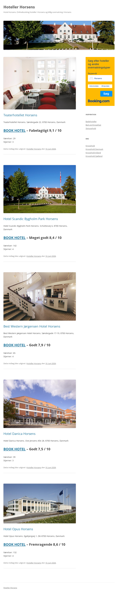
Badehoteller (91, 121)
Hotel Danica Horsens (19, 433)
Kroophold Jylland (93, 152)
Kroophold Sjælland (94, 156)
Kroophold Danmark (94, 149)
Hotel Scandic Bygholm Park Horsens (30, 219)
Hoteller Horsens (19, 7)
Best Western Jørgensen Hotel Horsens (31, 326)
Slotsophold (91, 128)
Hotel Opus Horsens (18, 529)
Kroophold (90, 145)
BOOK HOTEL (14, 130)
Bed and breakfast (93, 125)
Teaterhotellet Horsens (20, 115)
